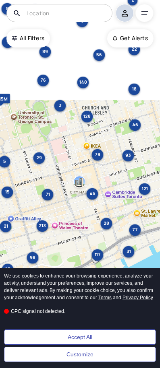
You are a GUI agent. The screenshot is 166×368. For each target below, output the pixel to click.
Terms (105, 297)
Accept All (80, 337)
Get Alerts (134, 38)
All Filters (32, 38)
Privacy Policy (137, 297)
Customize (79, 354)
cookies (30, 276)
